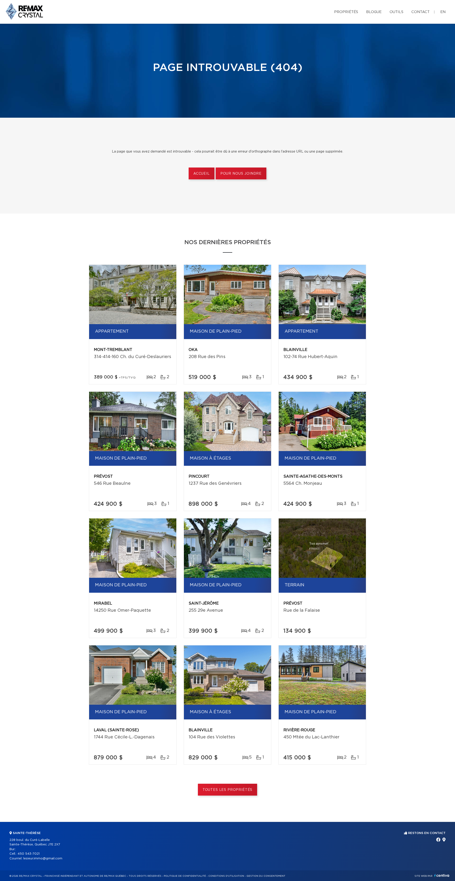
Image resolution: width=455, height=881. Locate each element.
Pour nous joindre (241, 173)
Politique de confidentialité (185, 876)
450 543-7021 (29, 853)
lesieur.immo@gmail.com (42, 858)
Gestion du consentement (265, 876)
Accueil (201, 173)
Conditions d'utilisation (226, 876)
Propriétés (346, 12)
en (443, 12)
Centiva (441, 875)
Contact (420, 12)
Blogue (374, 12)
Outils (396, 12)
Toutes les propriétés (228, 790)
